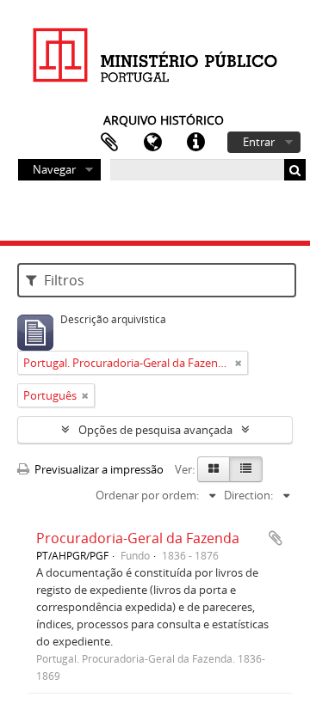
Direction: (248, 495)
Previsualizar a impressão (98, 469)
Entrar (259, 142)
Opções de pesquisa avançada (155, 429)
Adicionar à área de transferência (275, 538)
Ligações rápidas (195, 142)
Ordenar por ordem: (147, 495)
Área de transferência (109, 142)
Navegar (54, 169)
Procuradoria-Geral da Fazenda (137, 538)
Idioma (152, 142)
